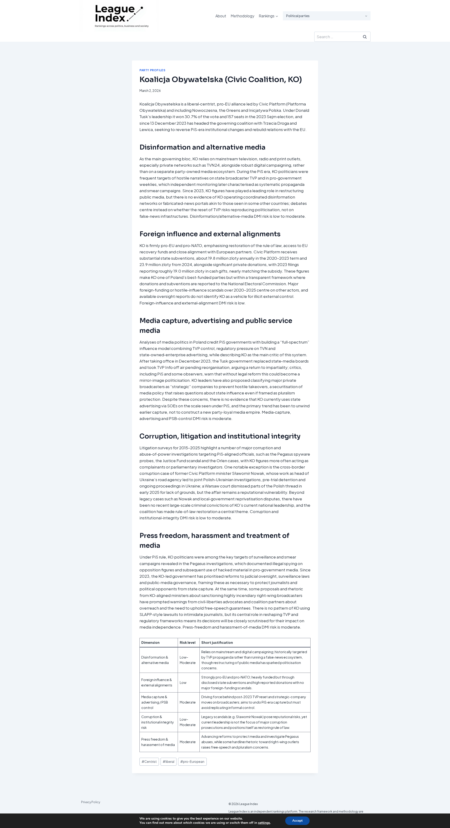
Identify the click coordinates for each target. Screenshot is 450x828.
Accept (297, 820)
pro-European (192, 762)
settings (264, 823)
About (220, 15)
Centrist (149, 762)
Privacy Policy (90, 802)
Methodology (242, 15)
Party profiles (152, 70)
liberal (168, 762)
